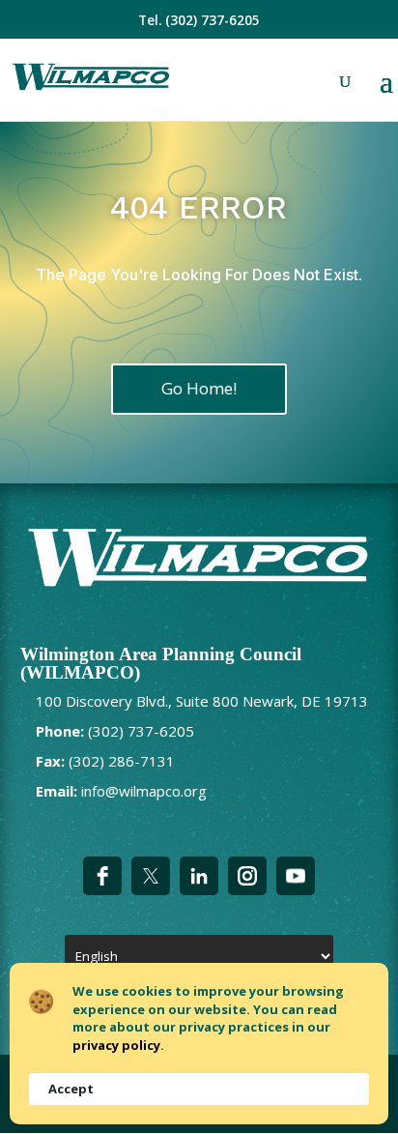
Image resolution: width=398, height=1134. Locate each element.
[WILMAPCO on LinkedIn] (199, 876)
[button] (386, 94)
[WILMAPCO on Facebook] (102, 876)
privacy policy (116, 1045)
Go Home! (199, 388)
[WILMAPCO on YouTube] (295, 876)
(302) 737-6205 (212, 20)
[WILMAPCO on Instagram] (247, 876)
